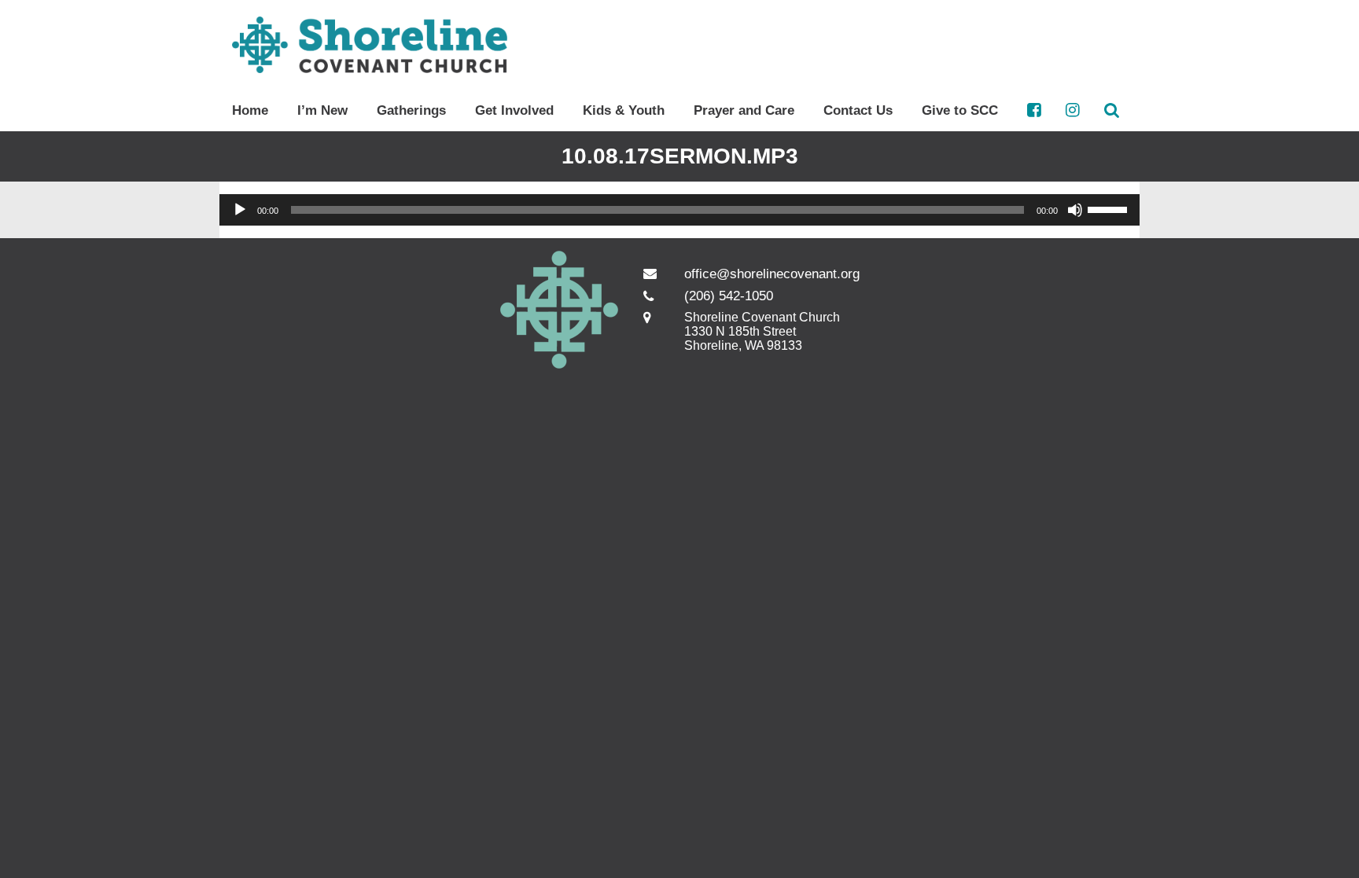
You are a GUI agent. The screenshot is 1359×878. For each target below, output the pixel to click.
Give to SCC (960, 110)
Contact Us (858, 110)
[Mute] (1075, 210)
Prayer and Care (744, 110)
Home (250, 110)
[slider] (1110, 208)
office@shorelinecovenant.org (772, 273)
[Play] (240, 210)
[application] (679, 210)
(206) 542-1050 (728, 295)
